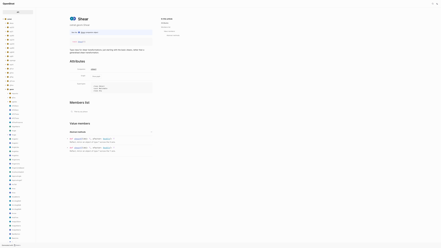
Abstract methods (173, 35)
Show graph (96, 76)
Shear (83, 32)
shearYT (78, 148)
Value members (169, 31)
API (18, 12)
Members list (165, 27)
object (93, 69)
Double (106, 139)
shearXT (78, 139)
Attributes (164, 23)
